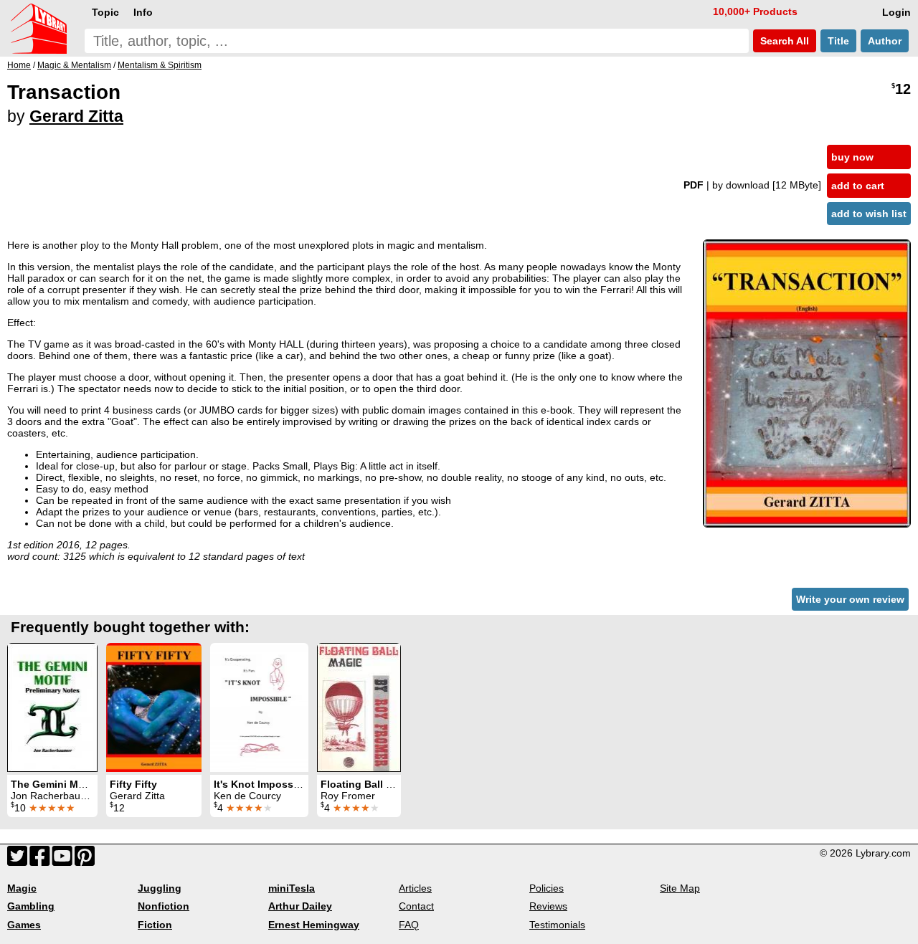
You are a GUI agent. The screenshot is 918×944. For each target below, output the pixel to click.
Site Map (680, 888)
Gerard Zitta (76, 116)
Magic (22, 888)
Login (896, 12)
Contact (416, 906)
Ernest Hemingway (313, 924)
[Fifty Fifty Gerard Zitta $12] (154, 707)
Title (838, 41)
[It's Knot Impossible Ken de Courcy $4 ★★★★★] (259, 707)
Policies (546, 888)
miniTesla (291, 888)
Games (24, 924)
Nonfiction (163, 906)
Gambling (31, 906)
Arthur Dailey (300, 906)
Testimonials (557, 924)
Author (884, 41)
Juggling (159, 888)
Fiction (155, 924)
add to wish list (869, 213)
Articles (415, 888)
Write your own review (850, 599)
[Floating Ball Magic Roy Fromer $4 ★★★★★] (359, 707)
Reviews (548, 906)
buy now (852, 157)
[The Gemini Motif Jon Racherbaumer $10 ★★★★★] (52, 707)
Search (783, 41)
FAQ (409, 924)
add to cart (857, 185)
